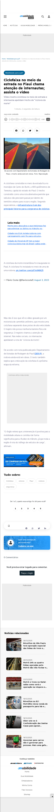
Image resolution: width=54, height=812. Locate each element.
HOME (5, 25)
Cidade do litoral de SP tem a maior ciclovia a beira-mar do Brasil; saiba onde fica (26, 242)
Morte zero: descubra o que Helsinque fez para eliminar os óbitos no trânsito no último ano (27, 227)
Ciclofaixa (9, 481)
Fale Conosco (27, 790)
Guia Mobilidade (27, 776)
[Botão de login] (49, 17)
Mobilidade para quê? (13, 59)
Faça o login (27, 573)
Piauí (31, 481)
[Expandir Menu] (5, 16)
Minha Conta (27, 785)
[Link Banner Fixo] (27, 460)
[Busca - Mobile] (43, 17)
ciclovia (21, 481)
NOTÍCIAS (14, 25)
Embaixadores (27, 781)
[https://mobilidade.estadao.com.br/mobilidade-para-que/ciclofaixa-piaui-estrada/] (13, 644)
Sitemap (27, 794)
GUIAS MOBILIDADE (28, 25)
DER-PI (38, 353)
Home (4, 59)
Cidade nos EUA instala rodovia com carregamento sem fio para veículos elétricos (24, 235)
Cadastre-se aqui (25, 546)
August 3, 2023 (41, 280)
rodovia (41, 481)
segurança (10, 487)
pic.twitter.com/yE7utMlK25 (29, 270)
